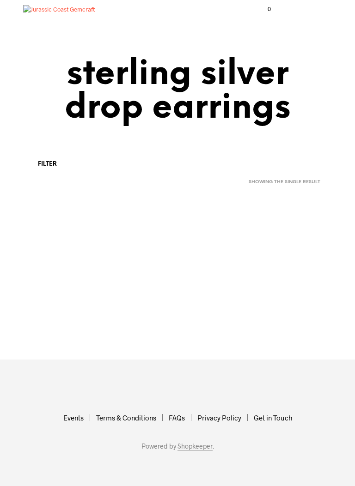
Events (73, 418)
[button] (263, 9)
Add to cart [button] (49, 326)
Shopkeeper (195, 446)
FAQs (177, 418)
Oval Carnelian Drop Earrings (48, 300)
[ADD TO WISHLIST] (87, 293)
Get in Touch (273, 418)
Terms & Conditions (126, 418)
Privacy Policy (219, 418)
